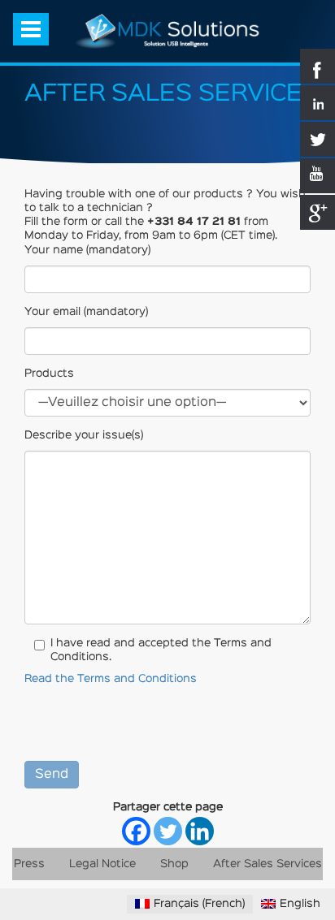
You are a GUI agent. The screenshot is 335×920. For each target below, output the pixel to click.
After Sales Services (267, 864)
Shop (174, 864)
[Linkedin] (199, 831)
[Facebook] (136, 831)
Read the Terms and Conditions (110, 679)
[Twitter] (168, 831)
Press (29, 864)
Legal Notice (102, 864)
